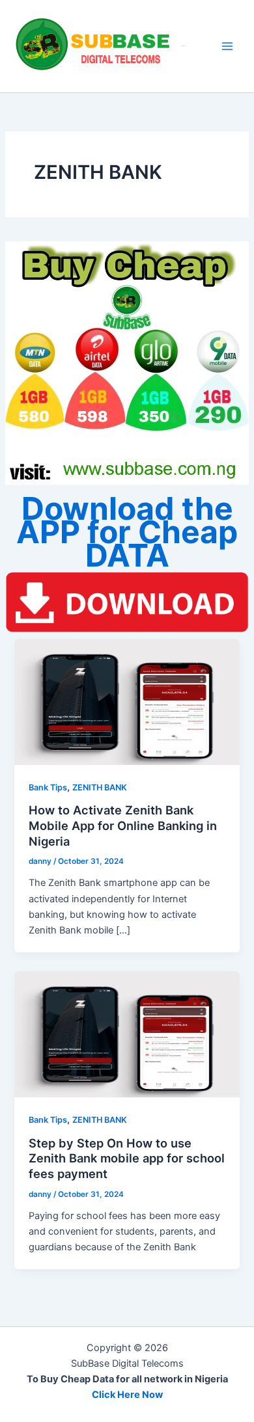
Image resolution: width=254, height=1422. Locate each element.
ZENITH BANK (99, 787)
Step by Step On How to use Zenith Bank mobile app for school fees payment (127, 1158)
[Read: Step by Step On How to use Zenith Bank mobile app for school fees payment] (126, 1034)
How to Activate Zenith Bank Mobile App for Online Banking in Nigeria (123, 825)
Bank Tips (48, 787)
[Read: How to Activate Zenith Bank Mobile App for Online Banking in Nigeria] (126, 701)
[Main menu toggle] (227, 46)
